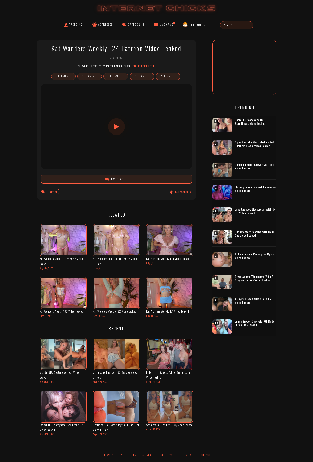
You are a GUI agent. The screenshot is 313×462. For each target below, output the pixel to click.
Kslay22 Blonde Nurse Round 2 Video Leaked (253, 300)
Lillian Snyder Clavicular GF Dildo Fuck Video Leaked (254, 323)
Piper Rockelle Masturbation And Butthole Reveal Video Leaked (254, 144)
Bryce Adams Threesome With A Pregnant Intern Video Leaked (254, 278)
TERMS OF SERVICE (141, 454)
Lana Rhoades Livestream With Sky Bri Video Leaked (255, 211)
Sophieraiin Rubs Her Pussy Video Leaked (169, 425)
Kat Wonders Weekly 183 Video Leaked (61, 311)
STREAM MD (89, 76)
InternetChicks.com (143, 66)
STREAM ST (63, 76)
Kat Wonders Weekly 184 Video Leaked (168, 258)
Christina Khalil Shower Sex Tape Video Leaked (254, 166)
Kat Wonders (183, 191)
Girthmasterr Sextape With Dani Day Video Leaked (254, 233)
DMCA (187, 454)
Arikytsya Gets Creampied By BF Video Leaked (254, 256)
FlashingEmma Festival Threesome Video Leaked (255, 189)
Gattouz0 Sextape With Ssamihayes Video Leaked (250, 121)
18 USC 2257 (168, 454)
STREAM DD (116, 76)
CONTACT (205, 454)
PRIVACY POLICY (112, 454)
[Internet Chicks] (156, 12)
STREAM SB (141, 76)
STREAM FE (168, 76)
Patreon (53, 191)
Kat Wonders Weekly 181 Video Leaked (167, 311)
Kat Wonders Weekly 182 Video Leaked (114, 311)
